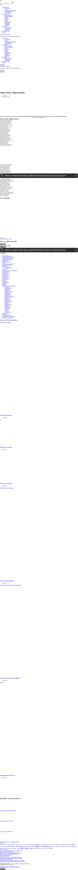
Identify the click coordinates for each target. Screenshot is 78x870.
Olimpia (4, 278)
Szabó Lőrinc (5, 238)
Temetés (6, 308)
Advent (6, 287)
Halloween (7, 294)
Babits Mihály (37, 844)
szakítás (67, 846)
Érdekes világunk (5, 261)
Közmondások (7, 59)
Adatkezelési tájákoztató (5, 866)
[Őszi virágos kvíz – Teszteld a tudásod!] (4, 809)
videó (22, 848)
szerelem (74, 846)
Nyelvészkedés (5, 277)
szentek (69, 846)
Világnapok (7, 55)
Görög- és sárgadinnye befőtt (5, 855)
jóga (67, 844)
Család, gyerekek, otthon (7, 257)
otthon (41, 846)
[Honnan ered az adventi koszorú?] (4, 830)
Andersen (12, 844)
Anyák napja (7, 288)
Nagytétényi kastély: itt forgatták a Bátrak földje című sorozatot (12, 860)
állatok (46, 848)
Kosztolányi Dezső (3, 846)
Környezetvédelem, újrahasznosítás (9, 270)
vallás (18, 848)
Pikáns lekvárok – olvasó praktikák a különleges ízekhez (11, 852)
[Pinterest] (3, 244)
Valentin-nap (7, 54)
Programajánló (5, 279)
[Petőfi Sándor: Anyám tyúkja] (19, 444)
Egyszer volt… (8, 39)
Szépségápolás (5, 282)
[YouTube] (3, 869)
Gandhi (53, 844)
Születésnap (7, 53)
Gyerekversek (7, 268)
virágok (10, 238)
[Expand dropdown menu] (7, 57)
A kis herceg (8, 844)
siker (59, 846)
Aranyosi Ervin (30, 844)
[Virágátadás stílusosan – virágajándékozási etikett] (4, 840)
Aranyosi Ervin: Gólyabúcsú (6, 415)
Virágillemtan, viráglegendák (10, 41)
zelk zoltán (42, 848)
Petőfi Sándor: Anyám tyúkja (6, 447)
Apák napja (7, 289)
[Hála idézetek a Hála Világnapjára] (4, 819)
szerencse (2, 848)
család (50, 844)
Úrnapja (6, 311)
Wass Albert (38, 848)
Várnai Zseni (32, 848)
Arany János (25, 844)
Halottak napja (7, 295)
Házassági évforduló (9, 47)
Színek (3, 283)
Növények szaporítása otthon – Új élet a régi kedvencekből (11, 850)
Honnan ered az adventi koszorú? (6, 831)
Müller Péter (31, 846)
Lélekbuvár (7, 60)
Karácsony (7, 49)
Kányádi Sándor (11, 846)
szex (8, 848)
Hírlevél (4, 62)
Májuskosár (7, 300)
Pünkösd (6, 305)
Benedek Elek (43, 844)
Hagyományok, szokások (7, 263)
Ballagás (6, 290)
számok (11, 848)
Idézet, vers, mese (8, 58)
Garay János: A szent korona (6, 483)
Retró (3, 280)
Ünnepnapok (4, 44)
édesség (48, 848)
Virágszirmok (5, 38)
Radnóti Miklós (55, 846)
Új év (6, 310)
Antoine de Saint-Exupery (18, 844)
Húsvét (6, 48)
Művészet (4, 276)
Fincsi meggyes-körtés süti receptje (6, 851)
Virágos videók (8, 43)
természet (14, 848)
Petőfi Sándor (46, 846)
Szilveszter (7, 306)
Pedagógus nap (8, 52)
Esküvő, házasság (8, 46)
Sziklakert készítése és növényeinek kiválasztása (9, 853)
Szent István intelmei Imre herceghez (7, 775)
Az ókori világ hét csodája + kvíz (6, 859)
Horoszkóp (4, 266)
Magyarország (5, 274)
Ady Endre (2, 844)
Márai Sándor (19, 846)
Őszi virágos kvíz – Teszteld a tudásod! (7, 810)
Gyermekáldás (7, 293)
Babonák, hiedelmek (6, 256)
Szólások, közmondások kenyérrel (7, 580)
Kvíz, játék (4, 272)
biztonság (47, 844)
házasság (64, 844)
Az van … (4, 255)
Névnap (6, 50)
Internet (3, 269)
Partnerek (18, 866)
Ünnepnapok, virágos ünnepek (8, 285)
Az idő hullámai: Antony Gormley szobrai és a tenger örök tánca (12, 861)
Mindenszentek (8, 301)
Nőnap (6, 51)
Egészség (4, 260)
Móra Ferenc (26, 846)
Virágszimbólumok (8, 42)
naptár (37, 846)
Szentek (3, 281)
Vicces (6, 40)
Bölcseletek (4, 57)
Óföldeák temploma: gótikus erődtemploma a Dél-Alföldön (11, 858)
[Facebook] (0, 244)
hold (61, 844)
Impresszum (12, 866)
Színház (3, 284)
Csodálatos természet (6, 259)
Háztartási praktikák (6, 265)
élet (1, 238)
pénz (51, 846)
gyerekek (58, 844)
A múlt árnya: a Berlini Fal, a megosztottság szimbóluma (11, 857)
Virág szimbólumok (6, 315)
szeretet (5, 848)
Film (3, 262)
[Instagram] (2, 869)
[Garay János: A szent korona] (23, 481)
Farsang (6, 292)
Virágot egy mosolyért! (6, 317)
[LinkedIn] (5, 244)
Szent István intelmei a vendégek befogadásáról (9, 678)
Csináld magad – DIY (6, 258)
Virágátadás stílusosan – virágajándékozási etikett (9, 841)
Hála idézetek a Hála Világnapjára (6, 820)
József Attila (72, 844)
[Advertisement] (39, 81)
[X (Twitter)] (2, 244)
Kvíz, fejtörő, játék (6, 61)
